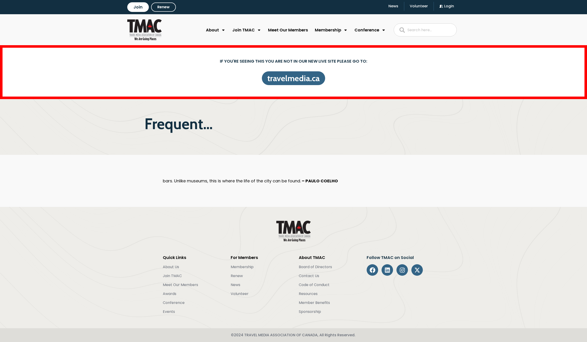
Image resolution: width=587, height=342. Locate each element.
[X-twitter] (417, 270)
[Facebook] (372, 270)
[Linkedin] (387, 270)
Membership (328, 30)
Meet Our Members (288, 30)
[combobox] (425, 29)
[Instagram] (402, 270)
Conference (366, 30)
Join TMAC (243, 30)
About (212, 30)
